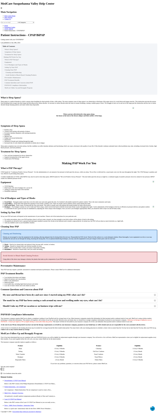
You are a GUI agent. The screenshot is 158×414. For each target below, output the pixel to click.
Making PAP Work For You (12, 57)
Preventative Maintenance (13, 77)
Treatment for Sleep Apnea (13, 54)
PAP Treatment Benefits (12, 80)
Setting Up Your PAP (11, 67)
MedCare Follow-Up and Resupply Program (18, 88)
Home (6, 25)
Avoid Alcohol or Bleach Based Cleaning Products (20, 75)
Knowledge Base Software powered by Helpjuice (27, 411)
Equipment (8, 62)
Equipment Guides (9, 27)
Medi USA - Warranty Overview (13, 393)
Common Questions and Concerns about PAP (19, 83)
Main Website (8, 17)
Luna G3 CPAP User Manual (12, 399)
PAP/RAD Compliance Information (16, 85)
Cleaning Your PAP (11, 70)
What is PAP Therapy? (12, 59)
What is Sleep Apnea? (11, 49)
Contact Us (7, 19)
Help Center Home (9, 16)
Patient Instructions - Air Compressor (15, 387)
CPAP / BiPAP (8, 29)
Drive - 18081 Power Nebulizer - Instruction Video (19, 405)
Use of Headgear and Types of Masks (16, 65)
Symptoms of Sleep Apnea (13, 52)
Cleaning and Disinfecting (13, 72)
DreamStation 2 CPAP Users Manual (15, 380)
